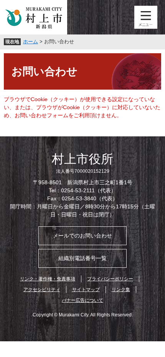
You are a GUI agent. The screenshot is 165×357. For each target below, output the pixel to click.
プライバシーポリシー (110, 279)
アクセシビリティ (41, 289)
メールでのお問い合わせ (82, 236)
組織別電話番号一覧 (82, 258)
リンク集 (121, 289)
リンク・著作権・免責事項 (47, 279)
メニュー (145, 17)
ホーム (30, 41)
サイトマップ (86, 289)
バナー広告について (82, 300)
